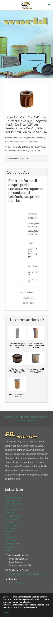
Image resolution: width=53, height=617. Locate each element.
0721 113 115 (20, 583)
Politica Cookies (13, 417)
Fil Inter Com (16, 596)
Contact (8, 550)
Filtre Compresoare (13, 497)
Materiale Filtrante (12, 544)
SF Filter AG (10, 528)
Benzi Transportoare (13, 510)
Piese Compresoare (13, 516)
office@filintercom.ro (34, 225)
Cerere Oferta (10, 537)
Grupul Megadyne (12, 525)
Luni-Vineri (28, 298)
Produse (8, 534)
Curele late (9, 547)
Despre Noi (9, 531)
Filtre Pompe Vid (12, 500)
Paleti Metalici (10, 541)
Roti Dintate (10, 506)
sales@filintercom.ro (33, 232)
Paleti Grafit (9, 513)
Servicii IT (9, 522)
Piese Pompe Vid (12, 519)
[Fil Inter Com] (26, 5)
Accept (6, 613)
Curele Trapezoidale (13, 503)
